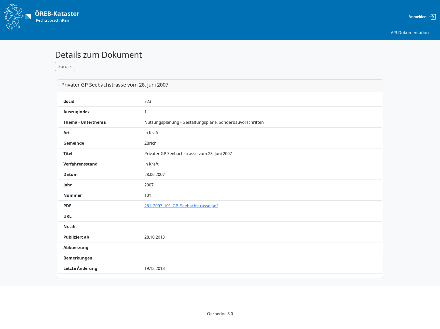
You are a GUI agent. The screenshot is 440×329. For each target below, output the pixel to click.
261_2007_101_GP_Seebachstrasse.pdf (181, 206)
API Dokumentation (410, 32)
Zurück (65, 66)
